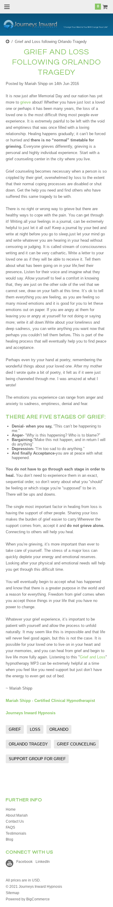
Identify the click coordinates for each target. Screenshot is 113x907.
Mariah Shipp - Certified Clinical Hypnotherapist (50, 700)
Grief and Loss (92, 657)
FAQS (10, 827)
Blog (9, 839)
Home (11, 809)
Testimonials (16, 833)
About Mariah (17, 815)
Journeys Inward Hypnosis (30, 713)
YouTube (9, 863)
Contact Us (15, 821)
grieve (25, 102)
